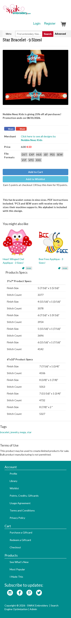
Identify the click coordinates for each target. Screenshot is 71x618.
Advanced (60, 33)
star (29, 432)
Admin (33, 609)
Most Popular (17, 569)
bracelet (4, 432)
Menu (8, 33)
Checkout (15, 547)
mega (23, 432)
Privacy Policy (17, 517)
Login (36, 23)
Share (10, 129)
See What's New (19, 562)
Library (13, 480)
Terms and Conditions (22, 510)
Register (50, 23)
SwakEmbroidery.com (30, 11)
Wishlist (14, 488)
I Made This (16, 576)
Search (48, 34)
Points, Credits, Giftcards (24, 495)
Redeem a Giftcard (20, 540)
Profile (13, 473)
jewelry (15, 432)
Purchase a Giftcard (21, 532)
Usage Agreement (20, 503)
